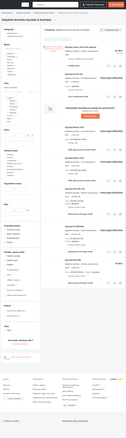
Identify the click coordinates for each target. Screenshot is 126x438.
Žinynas (6, 389)
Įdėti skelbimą (90, 116)
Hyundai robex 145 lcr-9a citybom (80, 47)
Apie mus (6, 385)
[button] (114, 66)
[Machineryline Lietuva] (10, 5)
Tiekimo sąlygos (39, 385)
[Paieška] (35, 4)
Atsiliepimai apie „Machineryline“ (45, 398)
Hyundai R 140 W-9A (74, 226)
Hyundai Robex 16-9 (74, 127)
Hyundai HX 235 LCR (75, 189)
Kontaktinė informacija (11, 393)
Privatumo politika (40, 389)
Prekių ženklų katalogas (42, 402)
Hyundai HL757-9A (74, 74)
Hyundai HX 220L (73, 260)
